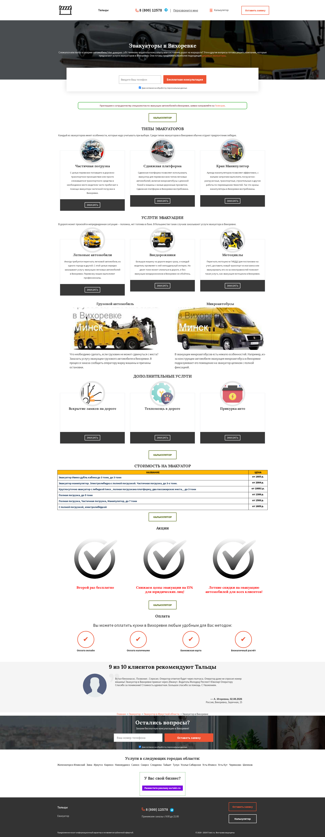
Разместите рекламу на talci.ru (162, 788)
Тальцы (62, 807)
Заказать (92, 205)
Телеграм (220, 105)
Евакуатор (63, 816)
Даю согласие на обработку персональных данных (164, 88)
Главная (121, 714)
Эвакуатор (135, 714)
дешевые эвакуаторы (214, 55)
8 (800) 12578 (150, 10)
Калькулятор (221, 10)
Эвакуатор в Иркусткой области (161, 714)
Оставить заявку (255, 10)
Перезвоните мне (185, 10)
